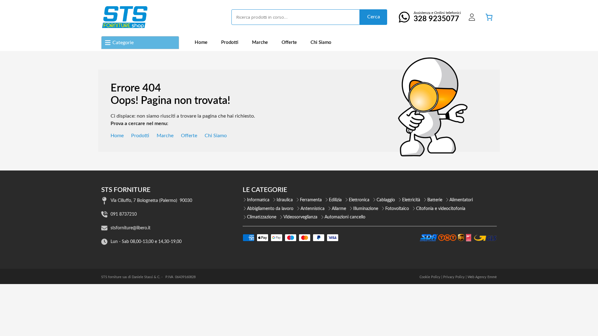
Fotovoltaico (397, 209)
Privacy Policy (454, 277)
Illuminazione (365, 209)
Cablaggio (386, 200)
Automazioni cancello (345, 217)
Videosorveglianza (300, 217)
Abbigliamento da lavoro (270, 209)
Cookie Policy (430, 277)
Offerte (289, 42)
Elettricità (411, 200)
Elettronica (359, 200)
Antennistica (313, 209)
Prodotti (229, 42)
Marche (260, 42)
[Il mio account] (472, 17)
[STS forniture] (124, 17)
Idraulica (285, 200)
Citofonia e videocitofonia (440, 209)
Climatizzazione (261, 217)
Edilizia (335, 200)
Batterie (434, 200)
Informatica (258, 200)
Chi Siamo (321, 42)
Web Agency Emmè (482, 277)
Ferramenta (311, 200)
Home (201, 42)
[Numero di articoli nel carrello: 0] (489, 17)
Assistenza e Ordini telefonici (437, 17)
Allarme (339, 209)
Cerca (373, 16)
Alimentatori (461, 200)
